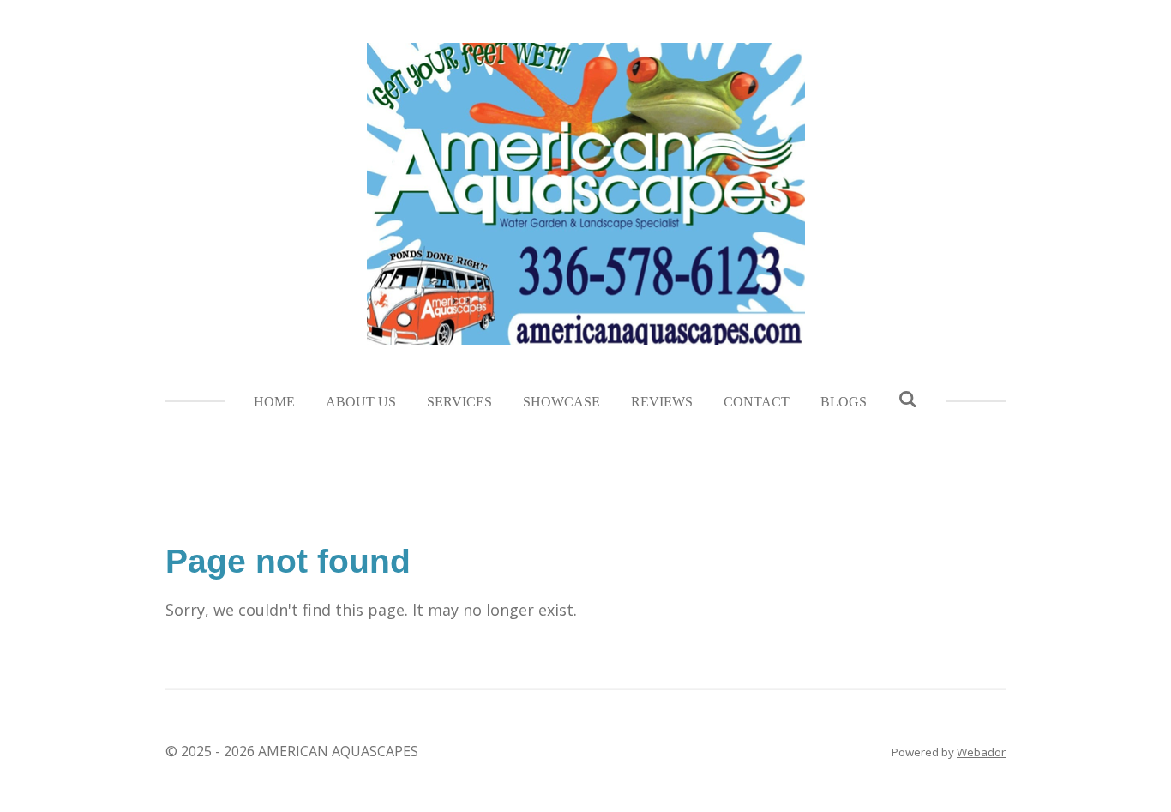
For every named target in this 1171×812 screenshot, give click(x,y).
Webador (981, 752)
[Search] (907, 400)
